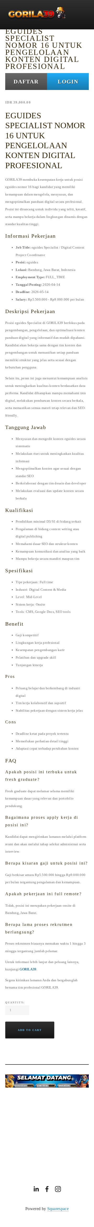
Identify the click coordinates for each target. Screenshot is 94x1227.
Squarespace (58, 1208)
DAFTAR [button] (26, 81)
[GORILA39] (36, 1189)
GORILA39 (28, 969)
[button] (29, 1030)
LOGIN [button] (68, 81)
